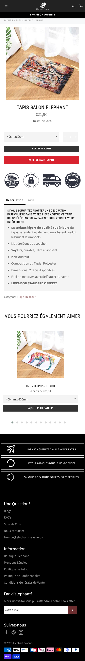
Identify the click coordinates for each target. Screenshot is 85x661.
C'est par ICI (63, 51)
